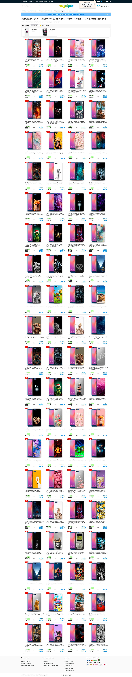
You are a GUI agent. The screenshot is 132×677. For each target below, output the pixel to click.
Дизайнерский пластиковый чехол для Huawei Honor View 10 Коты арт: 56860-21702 (34, 306)
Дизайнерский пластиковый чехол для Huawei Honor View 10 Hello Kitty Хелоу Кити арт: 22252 (77, 430)
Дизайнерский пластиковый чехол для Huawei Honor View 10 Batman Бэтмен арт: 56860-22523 (34, 183)
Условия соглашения (26, 663)
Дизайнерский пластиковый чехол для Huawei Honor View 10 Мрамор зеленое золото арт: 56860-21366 (33, 91)
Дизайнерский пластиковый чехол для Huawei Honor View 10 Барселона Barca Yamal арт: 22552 (54, 584)
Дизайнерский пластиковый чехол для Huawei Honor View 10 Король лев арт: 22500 (98, 553)
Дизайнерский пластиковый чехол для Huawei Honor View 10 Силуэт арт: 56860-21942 (54, 183)
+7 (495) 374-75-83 (69, 661)
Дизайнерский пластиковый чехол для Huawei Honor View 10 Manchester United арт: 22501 (55, 460)
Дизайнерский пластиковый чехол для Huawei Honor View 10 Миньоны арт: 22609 (34, 583)
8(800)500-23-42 (107, 1)
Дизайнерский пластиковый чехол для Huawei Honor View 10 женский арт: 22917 (55, 645)
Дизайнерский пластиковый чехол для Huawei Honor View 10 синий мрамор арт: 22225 (33, 460)
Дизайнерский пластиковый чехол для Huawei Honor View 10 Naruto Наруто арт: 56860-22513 (54, 153)
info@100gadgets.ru (69, 670)
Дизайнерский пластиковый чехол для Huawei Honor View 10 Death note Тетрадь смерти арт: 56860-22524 (55, 122)
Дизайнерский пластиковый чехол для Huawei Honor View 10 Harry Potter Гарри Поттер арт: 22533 (33, 399)
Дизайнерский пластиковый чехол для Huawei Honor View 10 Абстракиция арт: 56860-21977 (97, 214)
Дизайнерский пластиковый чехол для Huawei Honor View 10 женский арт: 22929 (55, 522)
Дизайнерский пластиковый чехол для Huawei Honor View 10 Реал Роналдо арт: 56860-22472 (54, 276)
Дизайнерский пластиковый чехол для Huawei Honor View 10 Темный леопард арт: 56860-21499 (77, 307)
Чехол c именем (45, 25)
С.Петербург (90, 4)
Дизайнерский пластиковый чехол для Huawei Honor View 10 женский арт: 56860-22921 (76, 153)
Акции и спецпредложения (27, 665)
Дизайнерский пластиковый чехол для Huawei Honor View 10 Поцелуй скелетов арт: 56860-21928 (33, 276)
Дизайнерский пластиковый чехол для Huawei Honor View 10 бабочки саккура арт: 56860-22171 (77, 183)
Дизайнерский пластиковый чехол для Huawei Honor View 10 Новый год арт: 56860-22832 (34, 122)
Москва (83, 4)
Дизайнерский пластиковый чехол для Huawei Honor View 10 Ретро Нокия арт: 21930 (76, 553)
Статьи (22, 667)
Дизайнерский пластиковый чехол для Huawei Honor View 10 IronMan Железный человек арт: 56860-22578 (55, 60)
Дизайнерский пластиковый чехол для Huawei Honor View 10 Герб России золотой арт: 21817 (34, 430)
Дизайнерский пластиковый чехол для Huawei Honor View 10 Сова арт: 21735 (76, 368)
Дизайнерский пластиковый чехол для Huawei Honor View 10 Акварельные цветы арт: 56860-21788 (98, 245)
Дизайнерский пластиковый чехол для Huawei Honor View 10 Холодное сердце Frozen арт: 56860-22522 (97, 60)
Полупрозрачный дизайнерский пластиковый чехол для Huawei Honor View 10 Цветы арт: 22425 (55, 430)
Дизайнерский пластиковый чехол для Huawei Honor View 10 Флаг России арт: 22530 (97, 614)
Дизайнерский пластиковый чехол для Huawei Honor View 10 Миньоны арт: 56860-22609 (98, 276)
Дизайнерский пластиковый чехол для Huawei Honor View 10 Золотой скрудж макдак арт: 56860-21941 (54, 245)
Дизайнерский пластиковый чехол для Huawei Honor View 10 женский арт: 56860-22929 (76, 337)
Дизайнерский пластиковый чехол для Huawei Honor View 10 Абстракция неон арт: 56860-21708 (98, 153)
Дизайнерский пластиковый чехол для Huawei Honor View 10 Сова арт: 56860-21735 (34, 337)
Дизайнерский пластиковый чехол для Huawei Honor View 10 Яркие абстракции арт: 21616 (77, 645)
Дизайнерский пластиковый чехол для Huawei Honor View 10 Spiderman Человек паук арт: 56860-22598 (76, 245)
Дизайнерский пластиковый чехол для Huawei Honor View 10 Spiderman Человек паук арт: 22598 (76, 522)
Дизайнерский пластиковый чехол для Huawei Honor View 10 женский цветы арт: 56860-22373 (55, 214)
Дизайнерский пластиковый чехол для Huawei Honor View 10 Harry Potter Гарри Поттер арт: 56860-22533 (76, 214)
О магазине (24, 1)
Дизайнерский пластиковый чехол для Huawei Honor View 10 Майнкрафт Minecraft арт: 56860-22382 (55, 307)
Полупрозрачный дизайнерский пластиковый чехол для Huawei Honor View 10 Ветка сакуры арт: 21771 (77, 491)
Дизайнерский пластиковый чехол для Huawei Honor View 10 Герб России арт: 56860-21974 (76, 276)
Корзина (103, 6)
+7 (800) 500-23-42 (69, 668)
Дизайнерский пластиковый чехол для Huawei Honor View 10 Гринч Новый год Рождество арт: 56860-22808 (33, 245)
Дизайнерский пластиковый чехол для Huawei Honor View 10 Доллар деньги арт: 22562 (33, 645)
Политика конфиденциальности (50, 665)
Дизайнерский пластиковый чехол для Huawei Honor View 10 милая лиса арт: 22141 (98, 430)
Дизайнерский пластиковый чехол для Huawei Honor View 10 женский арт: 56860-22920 (76, 60)
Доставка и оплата (33, 1)
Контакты (51, 1)
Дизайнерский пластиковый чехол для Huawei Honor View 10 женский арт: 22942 (33, 553)
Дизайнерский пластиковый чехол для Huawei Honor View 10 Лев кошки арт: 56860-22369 (55, 337)
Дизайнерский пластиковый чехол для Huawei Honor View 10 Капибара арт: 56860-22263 (98, 122)
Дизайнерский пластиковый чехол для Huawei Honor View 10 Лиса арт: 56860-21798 (34, 214)
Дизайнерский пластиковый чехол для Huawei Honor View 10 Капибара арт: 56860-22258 (98, 307)
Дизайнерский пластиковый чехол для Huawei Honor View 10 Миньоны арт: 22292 (97, 522)
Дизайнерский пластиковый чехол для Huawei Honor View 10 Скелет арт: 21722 (97, 583)
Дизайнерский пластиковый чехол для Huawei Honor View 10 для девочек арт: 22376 (97, 491)
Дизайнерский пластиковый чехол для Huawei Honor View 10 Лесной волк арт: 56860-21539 (97, 183)
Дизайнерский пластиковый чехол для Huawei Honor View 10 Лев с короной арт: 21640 (55, 553)
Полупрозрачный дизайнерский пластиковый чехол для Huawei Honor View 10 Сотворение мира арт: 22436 (98, 368)
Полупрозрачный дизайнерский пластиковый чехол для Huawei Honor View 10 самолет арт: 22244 (34, 522)
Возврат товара (43, 1)
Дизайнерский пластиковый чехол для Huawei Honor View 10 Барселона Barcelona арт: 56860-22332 (55, 91)
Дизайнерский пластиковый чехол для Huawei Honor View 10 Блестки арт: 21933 (97, 399)
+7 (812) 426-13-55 (69, 665)
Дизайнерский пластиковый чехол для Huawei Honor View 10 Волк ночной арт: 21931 (97, 460)
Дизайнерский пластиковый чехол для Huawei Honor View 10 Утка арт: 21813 (33, 491)
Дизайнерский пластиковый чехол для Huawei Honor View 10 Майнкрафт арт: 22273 (77, 460)
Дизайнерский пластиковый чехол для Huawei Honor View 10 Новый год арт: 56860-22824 (34, 60)
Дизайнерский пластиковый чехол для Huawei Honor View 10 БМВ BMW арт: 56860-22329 (98, 91)
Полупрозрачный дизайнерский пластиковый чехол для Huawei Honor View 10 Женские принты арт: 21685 (77, 399)
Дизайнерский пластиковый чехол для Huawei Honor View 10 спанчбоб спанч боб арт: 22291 (55, 614)
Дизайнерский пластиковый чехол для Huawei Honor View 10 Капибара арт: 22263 (77, 614)
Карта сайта (45, 661)
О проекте (23, 659)
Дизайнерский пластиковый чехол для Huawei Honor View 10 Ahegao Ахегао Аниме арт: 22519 (98, 645)
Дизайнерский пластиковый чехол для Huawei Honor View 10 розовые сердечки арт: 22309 (55, 491)
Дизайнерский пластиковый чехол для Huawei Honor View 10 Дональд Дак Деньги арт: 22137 (77, 584)
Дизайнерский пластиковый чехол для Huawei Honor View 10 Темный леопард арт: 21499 (55, 368)
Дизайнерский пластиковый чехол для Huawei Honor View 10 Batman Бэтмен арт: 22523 (34, 368)
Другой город (87, 6)
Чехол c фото (35, 25)
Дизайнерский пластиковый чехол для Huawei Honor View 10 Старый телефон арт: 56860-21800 (77, 122)
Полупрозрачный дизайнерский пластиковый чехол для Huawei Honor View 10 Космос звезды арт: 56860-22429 (98, 337)
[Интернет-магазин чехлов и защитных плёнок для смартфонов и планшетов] (66, 7)
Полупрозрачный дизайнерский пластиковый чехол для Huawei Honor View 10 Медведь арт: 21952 (34, 614)
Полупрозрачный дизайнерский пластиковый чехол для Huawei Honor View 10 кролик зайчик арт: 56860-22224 (77, 91)
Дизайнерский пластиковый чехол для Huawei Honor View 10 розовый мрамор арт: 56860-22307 (34, 153)
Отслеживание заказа (48, 663)
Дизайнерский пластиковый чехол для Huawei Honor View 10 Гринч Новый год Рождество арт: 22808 (54, 399)
